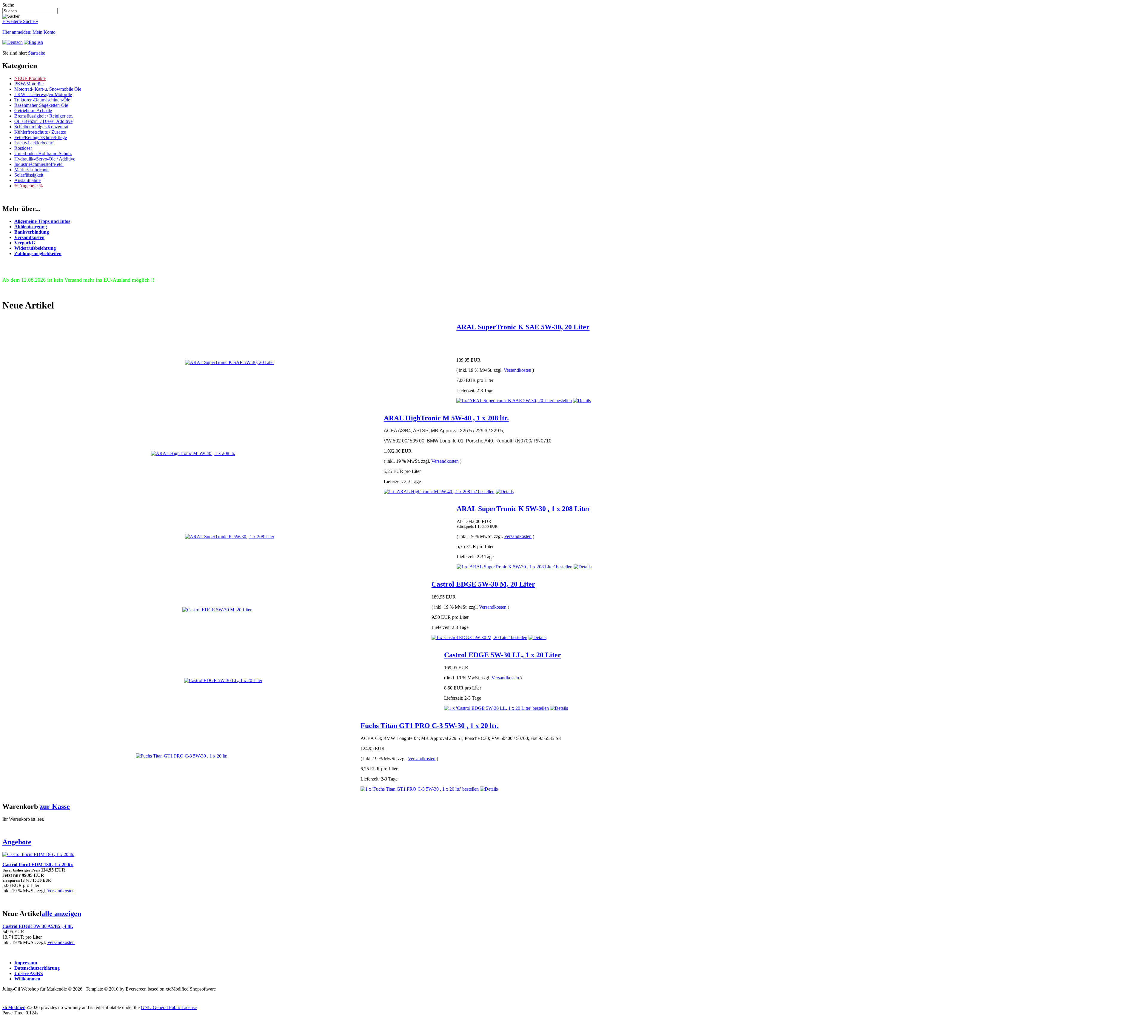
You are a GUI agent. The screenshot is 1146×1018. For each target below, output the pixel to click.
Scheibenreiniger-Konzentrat (41, 126)
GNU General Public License (169, 1007)
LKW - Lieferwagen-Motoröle (43, 94)
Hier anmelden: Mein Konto (29, 32)
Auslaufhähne (27, 180)
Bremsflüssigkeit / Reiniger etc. (43, 115)
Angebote (16, 842)
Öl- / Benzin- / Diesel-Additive (43, 121)
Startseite (36, 52)
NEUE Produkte (30, 78)
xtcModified (13, 1007)
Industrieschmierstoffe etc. (39, 164)
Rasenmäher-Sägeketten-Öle (41, 105)
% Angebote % (28, 185)
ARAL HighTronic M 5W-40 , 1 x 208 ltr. (446, 418)
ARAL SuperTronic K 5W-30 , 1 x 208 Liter (523, 509)
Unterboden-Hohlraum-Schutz (43, 153)
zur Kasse (55, 806)
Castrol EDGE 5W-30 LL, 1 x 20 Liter (502, 655)
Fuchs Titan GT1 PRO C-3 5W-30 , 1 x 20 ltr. (430, 725)
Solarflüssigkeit (28, 175)
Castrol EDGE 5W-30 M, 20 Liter (483, 584)
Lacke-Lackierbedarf (34, 142)
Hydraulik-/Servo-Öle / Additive (44, 158)
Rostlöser (23, 148)
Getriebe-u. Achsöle (33, 110)
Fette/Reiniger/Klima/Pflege (40, 137)
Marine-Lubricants (31, 169)
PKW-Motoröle (29, 83)
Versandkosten (517, 370)
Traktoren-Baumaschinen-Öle (42, 99)
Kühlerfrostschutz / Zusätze (40, 132)
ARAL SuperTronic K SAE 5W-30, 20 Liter (522, 327)
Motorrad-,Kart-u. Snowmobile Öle (47, 89)
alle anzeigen (61, 913)
